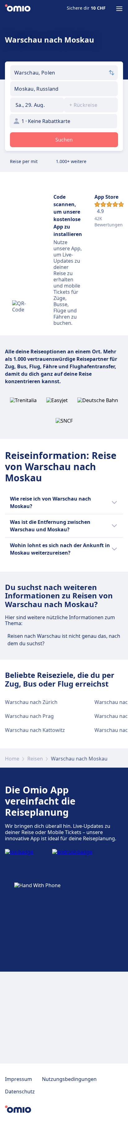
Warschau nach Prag (29, 716)
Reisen (35, 758)
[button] (37, 105)
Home (12, 758)
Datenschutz (20, 1091)
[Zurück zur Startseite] (17, 8)
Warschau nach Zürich (31, 702)
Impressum (18, 1079)
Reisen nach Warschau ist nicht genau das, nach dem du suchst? (63, 640)
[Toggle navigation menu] (119, 8)
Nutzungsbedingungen (69, 1079)
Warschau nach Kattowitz (35, 730)
